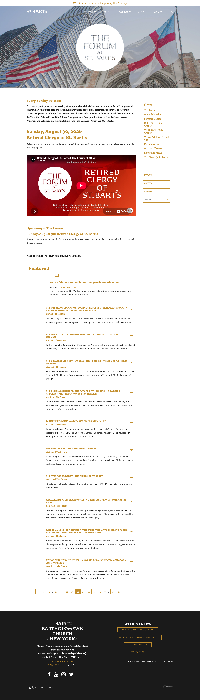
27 (72, 592)
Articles (62, 287)
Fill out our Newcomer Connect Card (138, 637)
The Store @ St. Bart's (156, 157)
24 (56, 592)
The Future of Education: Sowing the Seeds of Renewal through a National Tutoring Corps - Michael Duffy (86, 309)
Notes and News (153, 152)
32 (100, 592)
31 (94, 592)
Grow (148, 104)
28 (78, 592)
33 (105, 592)
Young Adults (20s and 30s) (156, 138)
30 (89, 592)
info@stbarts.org (55, 664)
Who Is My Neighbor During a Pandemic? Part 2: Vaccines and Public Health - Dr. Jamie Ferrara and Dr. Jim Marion (86, 531)
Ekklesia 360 (168, 686)
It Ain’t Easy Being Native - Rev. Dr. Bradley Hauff (76, 421)
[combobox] (156, 175)
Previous (38, 591)
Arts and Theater (153, 148)
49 (113, 592)
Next (124, 591)
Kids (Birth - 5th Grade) (153, 124)
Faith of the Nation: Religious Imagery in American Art (84, 282)
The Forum (71, 287)
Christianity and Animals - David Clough (71, 448)
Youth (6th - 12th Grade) (153, 131)
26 (67, 592)
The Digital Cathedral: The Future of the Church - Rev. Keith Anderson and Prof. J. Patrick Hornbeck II (83, 392)
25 (61, 592)
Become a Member (138, 644)
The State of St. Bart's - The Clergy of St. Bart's (74, 476)
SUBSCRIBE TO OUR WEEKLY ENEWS (137, 630)
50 (119, 592)
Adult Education (152, 114)
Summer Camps (152, 118)
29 (83, 592)
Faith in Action (152, 144)
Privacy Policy (137, 651)
